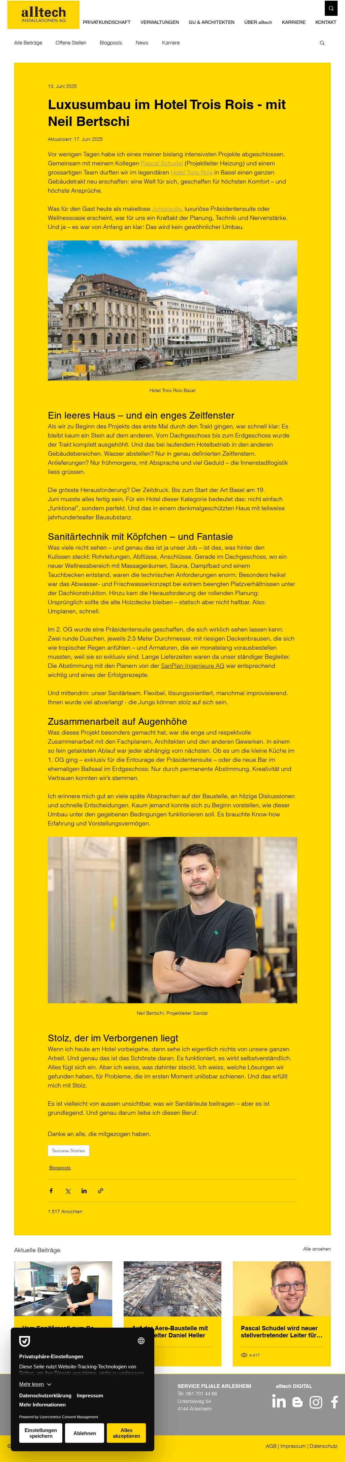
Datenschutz (324, 1446)
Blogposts (111, 42)
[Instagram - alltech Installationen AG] (316, 1402)
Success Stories (68, 1150)
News (142, 42)
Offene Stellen (71, 42)
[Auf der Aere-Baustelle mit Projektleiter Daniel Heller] (173, 1289)
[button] (213, 22)
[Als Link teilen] (100, 1191)
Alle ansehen (317, 1249)
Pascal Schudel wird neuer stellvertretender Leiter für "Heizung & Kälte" (279, 1332)
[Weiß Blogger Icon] (297, 1402)
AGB (271, 1446)
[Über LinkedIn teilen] (84, 1191)
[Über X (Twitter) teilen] (67, 1191)
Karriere (171, 42)
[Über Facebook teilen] (51, 1191)
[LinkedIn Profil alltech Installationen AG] (279, 1402)
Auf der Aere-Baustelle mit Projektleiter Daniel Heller (170, 1332)
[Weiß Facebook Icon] (334, 1402)
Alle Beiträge (28, 42)
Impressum (293, 1446)
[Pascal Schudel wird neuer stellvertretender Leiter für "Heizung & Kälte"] (282, 1288)
